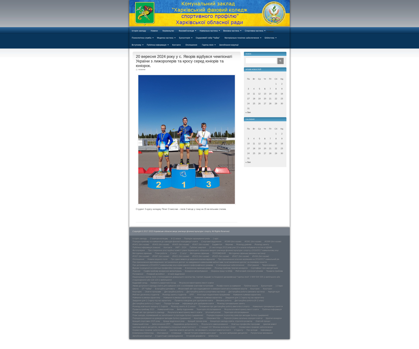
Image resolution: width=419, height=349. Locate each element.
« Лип (248, 112)
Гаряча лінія (207, 45)
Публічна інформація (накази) (146, 247)
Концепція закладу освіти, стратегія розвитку (231, 321)
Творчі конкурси (269, 265)
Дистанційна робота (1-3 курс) (147, 303)
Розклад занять (262, 244)
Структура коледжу (159, 239)
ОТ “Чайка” (147, 289)
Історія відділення (176, 274)
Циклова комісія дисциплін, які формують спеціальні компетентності (164, 327)
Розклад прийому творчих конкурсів (231, 268)
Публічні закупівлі (198, 247)
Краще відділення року (174, 321)
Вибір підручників (185, 309)
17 (248, 99)
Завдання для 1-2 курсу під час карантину (244, 298)
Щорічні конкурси (274, 318)
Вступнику (136, 45)
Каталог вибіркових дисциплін (233, 333)
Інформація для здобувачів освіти (198, 303)
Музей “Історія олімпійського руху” (200, 333)
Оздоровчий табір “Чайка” (208, 38)
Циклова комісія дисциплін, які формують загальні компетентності (200, 330)
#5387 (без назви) (161, 256)
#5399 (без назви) (273, 241)
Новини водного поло (158, 259)
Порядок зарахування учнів (197, 239)
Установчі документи (195, 336)
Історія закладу (139, 31)
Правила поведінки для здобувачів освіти (194, 300)
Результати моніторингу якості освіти (196, 283)
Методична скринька (142, 253)
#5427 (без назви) (240, 256)
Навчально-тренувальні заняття (268, 306)
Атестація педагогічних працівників (213, 295)
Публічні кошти (251, 286)
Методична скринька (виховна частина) (247, 253)
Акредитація (274, 292)
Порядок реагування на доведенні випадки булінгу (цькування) (162, 318)
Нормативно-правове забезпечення (256, 327)
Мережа (229, 244)
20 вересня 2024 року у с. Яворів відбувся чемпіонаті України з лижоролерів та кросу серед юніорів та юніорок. (184, 61)
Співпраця (176, 333)
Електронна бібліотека (143, 333)
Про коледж (251, 330)
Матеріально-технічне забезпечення (242, 38)
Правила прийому (274, 271)
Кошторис (255, 289)
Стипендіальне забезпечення (230, 265)
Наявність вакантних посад (163, 283)
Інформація (266, 330)
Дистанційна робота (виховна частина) (246, 292)
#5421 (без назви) (181, 256)
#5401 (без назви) (141, 244)
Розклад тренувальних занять (231, 303)
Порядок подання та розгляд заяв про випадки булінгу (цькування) (238, 315)
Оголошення (191, 45)
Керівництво (168, 31)
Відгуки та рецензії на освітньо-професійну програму (157, 268)
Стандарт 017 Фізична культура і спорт (218, 327)
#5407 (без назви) (200, 244)
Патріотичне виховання (262, 333)
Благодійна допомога (165, 289)
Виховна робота (223, 300)
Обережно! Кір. (214, 318)
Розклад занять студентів (174, 295)
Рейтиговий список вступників (249, 271)
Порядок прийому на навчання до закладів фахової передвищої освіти (165, 241)
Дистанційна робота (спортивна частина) (206, 292)
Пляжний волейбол (156, 274)
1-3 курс (279, 286)
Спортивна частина (254, 31)
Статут (173, 253)
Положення (138, 274)
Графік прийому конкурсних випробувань (163, 271)
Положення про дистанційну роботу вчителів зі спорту (224, 306)
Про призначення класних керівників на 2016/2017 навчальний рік (248, 259)
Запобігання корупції (228, 45)
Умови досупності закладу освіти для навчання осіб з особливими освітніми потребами (173, 286)
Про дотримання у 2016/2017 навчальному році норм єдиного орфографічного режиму (173, 265)
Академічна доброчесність (186, 324)
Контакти (176, 45)
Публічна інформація (156, 45)
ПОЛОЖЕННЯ (219, 253)
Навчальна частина (209, 31)
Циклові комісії (270, 324)
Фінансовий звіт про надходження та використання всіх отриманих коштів (212, 289)
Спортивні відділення (211, 241)
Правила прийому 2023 (143, 309)
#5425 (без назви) (220, 256)
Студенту (238, 330)
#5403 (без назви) (161, 244)
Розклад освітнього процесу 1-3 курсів (150, 306)
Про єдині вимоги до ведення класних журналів (193, 259)
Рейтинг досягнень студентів (146, 295)
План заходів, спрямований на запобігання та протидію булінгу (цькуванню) (168, 315)
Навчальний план (166, 309)
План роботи (161, 253)
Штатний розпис (213, 312)
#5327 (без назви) (141, 256)
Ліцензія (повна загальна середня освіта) (243, 318)
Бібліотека (269, 38)
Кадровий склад (140, 283)
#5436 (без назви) (260, 256)
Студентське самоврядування (169, 336)
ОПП (192, 295)
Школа (136, 289)
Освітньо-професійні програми (245, 324)
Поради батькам (171, 303)
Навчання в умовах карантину (247, 295)
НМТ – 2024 (180, 247)
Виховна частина (231, 31)
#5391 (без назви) (253, 241)
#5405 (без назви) (181, 244)
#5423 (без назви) (200, 256)
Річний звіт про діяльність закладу (148, 312)
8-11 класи (176, 239)
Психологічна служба (141, 38)
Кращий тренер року (197, 321)
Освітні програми (153, 292)
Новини (154, 31)
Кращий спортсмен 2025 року (146, 321)
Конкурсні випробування (196, 271)
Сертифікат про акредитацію (264, 268)
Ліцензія (136, 271)
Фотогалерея (139, 250)
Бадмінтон (217, 244)
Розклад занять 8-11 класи (183, 306)
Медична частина (165, 38)
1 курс (216, 239)
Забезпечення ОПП (161, 324)
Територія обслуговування (209, 309)
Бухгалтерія (184, 38)
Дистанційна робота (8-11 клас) (249, 300)
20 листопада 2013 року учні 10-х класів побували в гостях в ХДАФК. (241, 247)
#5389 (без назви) (233, 241)
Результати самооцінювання (214, 324)
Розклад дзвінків (243, 244)
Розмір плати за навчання (229, 286)
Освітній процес (263, 321)
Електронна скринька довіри (198, 268)
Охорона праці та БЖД (221, 271)
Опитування (253, 265)
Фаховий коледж (186, 31)
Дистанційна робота (173, 292)
